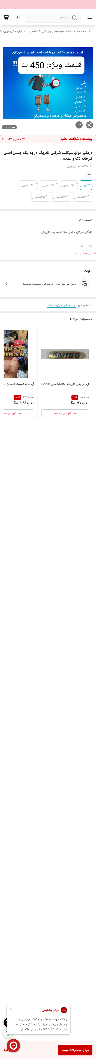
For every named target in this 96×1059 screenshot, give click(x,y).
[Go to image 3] (6, 127)
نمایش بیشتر (88, 253)
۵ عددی (69, 185)
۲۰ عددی (28, 185)
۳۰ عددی (82, 196)
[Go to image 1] (13, 127)
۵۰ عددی (40, 196)
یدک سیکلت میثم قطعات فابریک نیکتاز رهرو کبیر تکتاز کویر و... (60, 31)
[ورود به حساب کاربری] (18, 17)
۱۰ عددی (49, 185)
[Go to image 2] (9, 127)
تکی (86, 185)
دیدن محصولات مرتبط (75, 1050)
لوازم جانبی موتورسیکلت (61, 305)
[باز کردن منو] (88, 17)
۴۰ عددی (61, 196)
